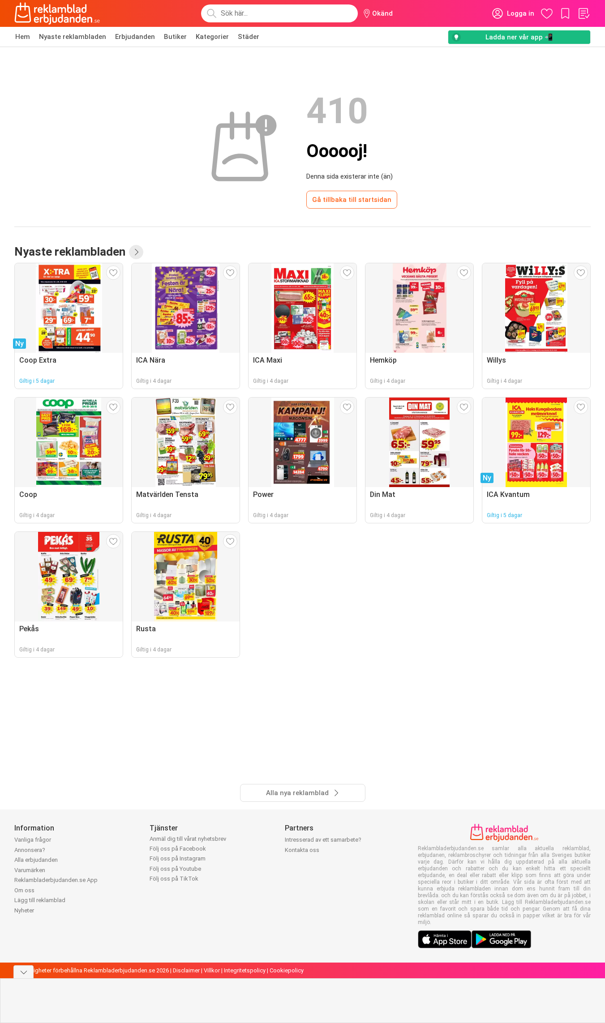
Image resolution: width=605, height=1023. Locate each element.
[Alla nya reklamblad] (136, 252)
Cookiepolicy (287, 970)
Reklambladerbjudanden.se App (56, 880)
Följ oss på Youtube (175, 868)
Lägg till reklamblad (39, 900)
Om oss (24, 890)
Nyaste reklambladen (72, 37)
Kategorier (212, 37)
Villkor (212, 970)
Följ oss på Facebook (178, 848)
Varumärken (29, 870)
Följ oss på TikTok (174, 878)
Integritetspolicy (245, 970)
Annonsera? (29, 850)
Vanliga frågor (32, 839)
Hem (22, 37)
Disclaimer (186, 970)
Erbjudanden (135, 37)
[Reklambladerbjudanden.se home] (57, 13)
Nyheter (24, 910)
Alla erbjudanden (36, 859)
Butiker (175, 37)
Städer (248, 37)
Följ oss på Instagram (178, 858)
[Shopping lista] (583, 13)
